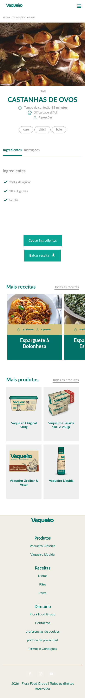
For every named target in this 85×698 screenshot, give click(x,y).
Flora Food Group (42, 614)
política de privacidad (42, 640)
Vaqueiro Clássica (42, 546)
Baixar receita (39, 255)
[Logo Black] (14, 4)
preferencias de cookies (43, 631)
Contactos (42, 623)
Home (6, 17)
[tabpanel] (42, 189)
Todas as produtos (66, 380)
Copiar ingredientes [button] (42, 240)
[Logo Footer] (42, 518)
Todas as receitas (66, 287)
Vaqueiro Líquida (42, 554)
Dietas (42, 575)
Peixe (42, 593)
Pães (42, 584)
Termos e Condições (42, 648)
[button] (79, 6)
